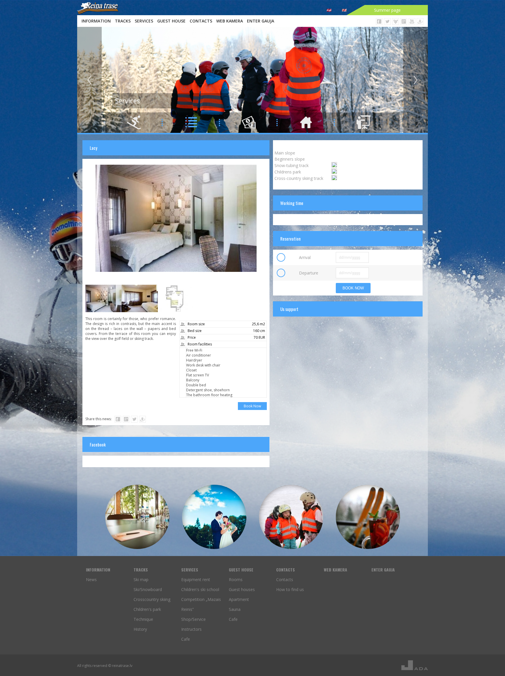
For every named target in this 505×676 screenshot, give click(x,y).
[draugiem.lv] (142, 419)
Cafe (185, 639)
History (140, 629)
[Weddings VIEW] (214, 517)
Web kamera (229, 21)
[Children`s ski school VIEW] (291, 517)
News (91, 579)
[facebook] (118, 419)
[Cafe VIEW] (368, 517)
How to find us (290, 589)
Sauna (235, 609)
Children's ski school (200, 589)
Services (144, 21)
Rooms (236, 579)
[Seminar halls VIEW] (137, 517)
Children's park (147, 609)
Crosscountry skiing (152, 599)
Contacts (201, 21)
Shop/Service (193, 619)
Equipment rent (195, 579)
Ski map (141, 579)
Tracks (123, 21)
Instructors (191, 629)
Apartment (239, 599)
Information (96, 21)
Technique (143, 619)
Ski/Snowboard (148, 589)
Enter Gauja (260, 21)
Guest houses (242, 589)
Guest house (171, 21)
